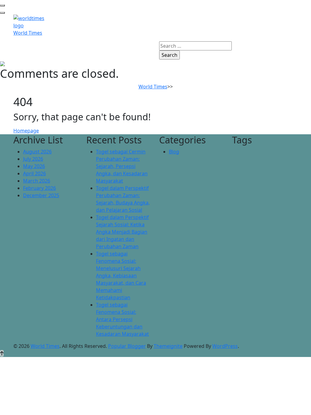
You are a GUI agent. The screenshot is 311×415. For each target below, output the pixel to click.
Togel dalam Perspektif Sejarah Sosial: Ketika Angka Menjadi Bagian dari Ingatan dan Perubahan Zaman (122, 232)
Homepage (26, 130)
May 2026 (34, 166)
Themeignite (168, 346)
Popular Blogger (127, 346)
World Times (27, 32)
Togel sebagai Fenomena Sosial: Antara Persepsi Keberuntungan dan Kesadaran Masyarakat (122, 319)
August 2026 (37, 151)
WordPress (225, 346)
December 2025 (41, 195)
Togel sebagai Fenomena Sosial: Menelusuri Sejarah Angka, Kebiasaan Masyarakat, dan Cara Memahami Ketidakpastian (121, 275)
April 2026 (34, 173)
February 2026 (39, 188)
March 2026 (36, 180)
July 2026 (33, 159)
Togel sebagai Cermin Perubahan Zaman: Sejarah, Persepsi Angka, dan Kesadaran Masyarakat (122, 166)
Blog (174, 151)
